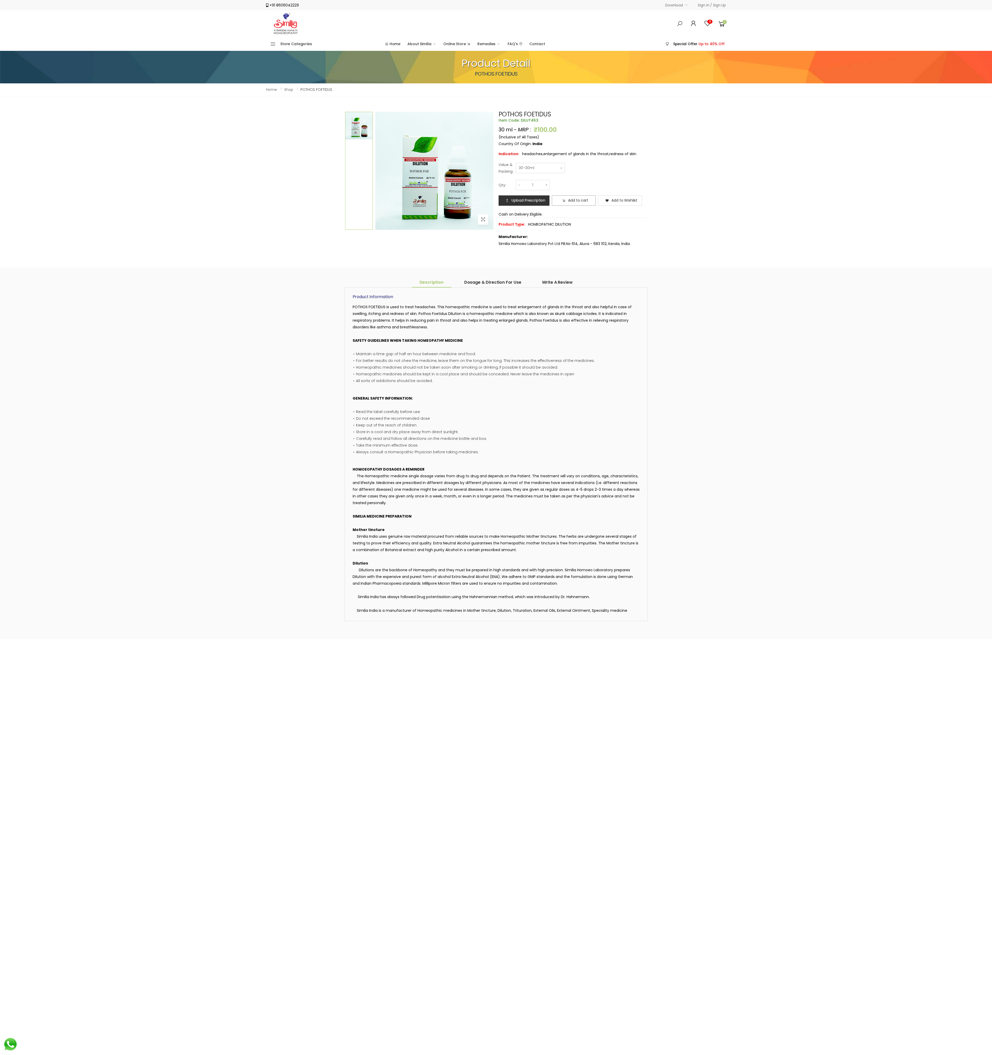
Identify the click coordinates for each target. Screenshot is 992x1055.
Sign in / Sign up (712, 5)
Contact (537, 43)
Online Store (455, 43)
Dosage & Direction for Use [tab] (492, 282)
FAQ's (513, 43)
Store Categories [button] (296, 43)
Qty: (502, 185)
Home (394, 43)
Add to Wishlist (624, 200)
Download (674, 5)
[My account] (694, 24)
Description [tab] (432, 282)
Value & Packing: (506, 168)
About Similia (419, 43)
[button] (679, 24)
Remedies (486, 43)
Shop (288, 89)
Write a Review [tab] (557, 282)
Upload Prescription (528, 200)
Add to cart (578, 200)
